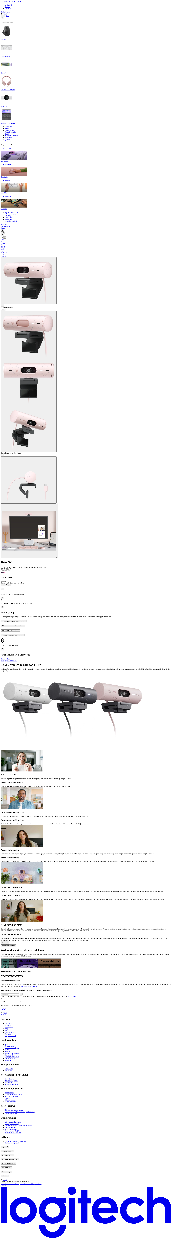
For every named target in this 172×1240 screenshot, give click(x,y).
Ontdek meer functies (8, 945)
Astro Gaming (9, 1079)
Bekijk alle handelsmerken (29, 986)
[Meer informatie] (2, 455)
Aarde (3, 228)
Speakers (7, 1051)
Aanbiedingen (5, 226)
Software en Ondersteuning (9, 635)
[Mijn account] (2, 235)
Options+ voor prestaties (12, 1143)
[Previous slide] (3, 942)
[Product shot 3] (29, 381)
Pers (6, 1030)
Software (3, 224)
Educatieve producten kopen (14, 1110)
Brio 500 (3, 247)
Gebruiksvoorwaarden (8, 1184)
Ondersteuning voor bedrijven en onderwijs (18, 1125)
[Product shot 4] (29, 428)
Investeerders (9, 1027)
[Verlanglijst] (2, 232)
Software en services (11, 1096)
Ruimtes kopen (9, 1093)
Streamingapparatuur (11, 1084)
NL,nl (5, 14)
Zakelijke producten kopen (13, 1094)
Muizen (7, 1044)
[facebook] (5, 1009)
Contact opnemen (10, 1127)
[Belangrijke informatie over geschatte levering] (2, 598)
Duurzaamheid (9, 1032)
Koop (3, 16)
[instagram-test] (2, 1009)
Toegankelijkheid (10, 1036)
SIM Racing (8, 1082)
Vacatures (8, 1025)
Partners (7, 1098)
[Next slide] (7, 942)
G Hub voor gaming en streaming (15, 1141)
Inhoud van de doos (7, 630)
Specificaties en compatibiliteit (10, 621)
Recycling (8, 1034)
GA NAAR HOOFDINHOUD (11, 1)
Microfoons (8, 1060)
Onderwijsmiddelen (11, 1113)
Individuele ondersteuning (13, 1122)
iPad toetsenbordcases (12, 1053)
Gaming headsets (10, 1058)
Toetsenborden (9, 1046)
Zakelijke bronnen (10, 1102)
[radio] (1, 581)
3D (4, 309)
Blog (6, 1028)
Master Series (9, 1069)
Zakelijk (7, 7)
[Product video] (29, 531)
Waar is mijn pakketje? (12, 1131)
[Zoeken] (2, 230)
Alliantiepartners (10, 1100)
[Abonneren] (21, 994)
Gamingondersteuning (12, 1124)
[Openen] (4, 237)
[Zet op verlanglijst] (2, 305)
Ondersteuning (5, 12)
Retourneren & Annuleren (13, 1133)
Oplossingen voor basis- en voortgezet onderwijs (20, 1112)
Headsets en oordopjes (12, 1048)
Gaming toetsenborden (12, 1057)
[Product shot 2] (29, 334)
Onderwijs (8, 8)
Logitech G (8, 5)
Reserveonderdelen (11, 1129)
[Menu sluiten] (2, 18)
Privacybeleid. (72, 996)
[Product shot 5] (29, 480)
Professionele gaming (11, 1081)
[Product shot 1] (29, 280)
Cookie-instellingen (30, 1184)
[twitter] (4, 1009)
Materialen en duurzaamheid (10, 626)
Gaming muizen (10, 1055)
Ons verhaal (8, 1023)
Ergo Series (8, 1070)
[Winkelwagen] (2, 237)
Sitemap (39, 1184)
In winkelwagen (6, 585)
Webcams (4, 243)
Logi (2, 239)
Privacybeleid (19, 1184)
